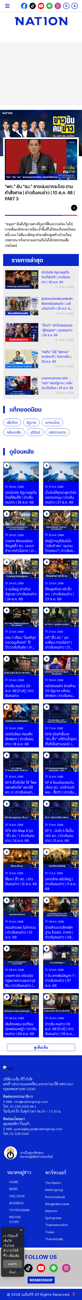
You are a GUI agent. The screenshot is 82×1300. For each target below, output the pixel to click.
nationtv (51, 1211)
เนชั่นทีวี (27, 1294)
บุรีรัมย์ (35, 432)
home (13, 1182)
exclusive (17, 1196)
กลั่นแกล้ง (14, 432)
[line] (66, 208)
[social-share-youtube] (41, 6)
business (16, 1203)
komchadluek (55, 1197)
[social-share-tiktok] (32, 6)
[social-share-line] (49, 6)
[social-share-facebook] (24, 6)
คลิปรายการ (57, 432)
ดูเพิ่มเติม (41, 1047)
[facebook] (57, 208)
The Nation (53, 1182)
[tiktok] (28, 1271)
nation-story (15, 1219)
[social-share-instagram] (58, 6)
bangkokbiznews (57, 1204)
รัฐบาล (31, 422)
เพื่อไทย (12, 422)
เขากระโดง (52, 422)
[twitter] (74, 208)
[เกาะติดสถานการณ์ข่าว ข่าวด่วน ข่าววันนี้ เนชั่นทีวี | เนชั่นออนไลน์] (41, 21)
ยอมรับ (12, 1264)
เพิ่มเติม (14, 1255)
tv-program (19, 1210)
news (13, 1189)
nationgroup (54, 1189)
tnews (49, 1232)
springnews (53, 1217)
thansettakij (54, 1239)
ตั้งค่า (12, 1272)
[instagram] (66, 1271)
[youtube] (41, 1271)
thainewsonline (56, 1224)
